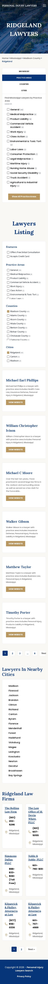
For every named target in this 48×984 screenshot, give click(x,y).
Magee (12, 747)
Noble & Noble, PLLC (35, 857)
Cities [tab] (24, 90)
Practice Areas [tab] (24, 77)
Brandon (13, 700)
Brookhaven (15, 770)
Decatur (13, 766)
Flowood (13, 690)
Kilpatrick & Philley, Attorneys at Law (11, 909)
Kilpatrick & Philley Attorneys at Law (34, 909)
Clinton (13, 704)
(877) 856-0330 (12, 924)
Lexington (14, 751)
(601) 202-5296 (12, 821)
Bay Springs (15, 775)
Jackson (13, 695)
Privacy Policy (24, 976)
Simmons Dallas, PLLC (11, 859)
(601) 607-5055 (36, 832)
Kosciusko (14, 756)
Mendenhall (15, 728)
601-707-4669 (35, 924)
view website (16, 402)
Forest (12, 733)
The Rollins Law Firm (12, 809)
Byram (12, 718)
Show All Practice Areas (24, 196)
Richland (13, 709)
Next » (43, 654)
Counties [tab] (24, 84)
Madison (13, 685)
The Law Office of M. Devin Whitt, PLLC (35, 815)
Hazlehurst (15, 737)
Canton (13, 714)
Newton (13, 761)
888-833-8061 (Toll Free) (12, 876)
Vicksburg (14, 742)
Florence (13, 723)
